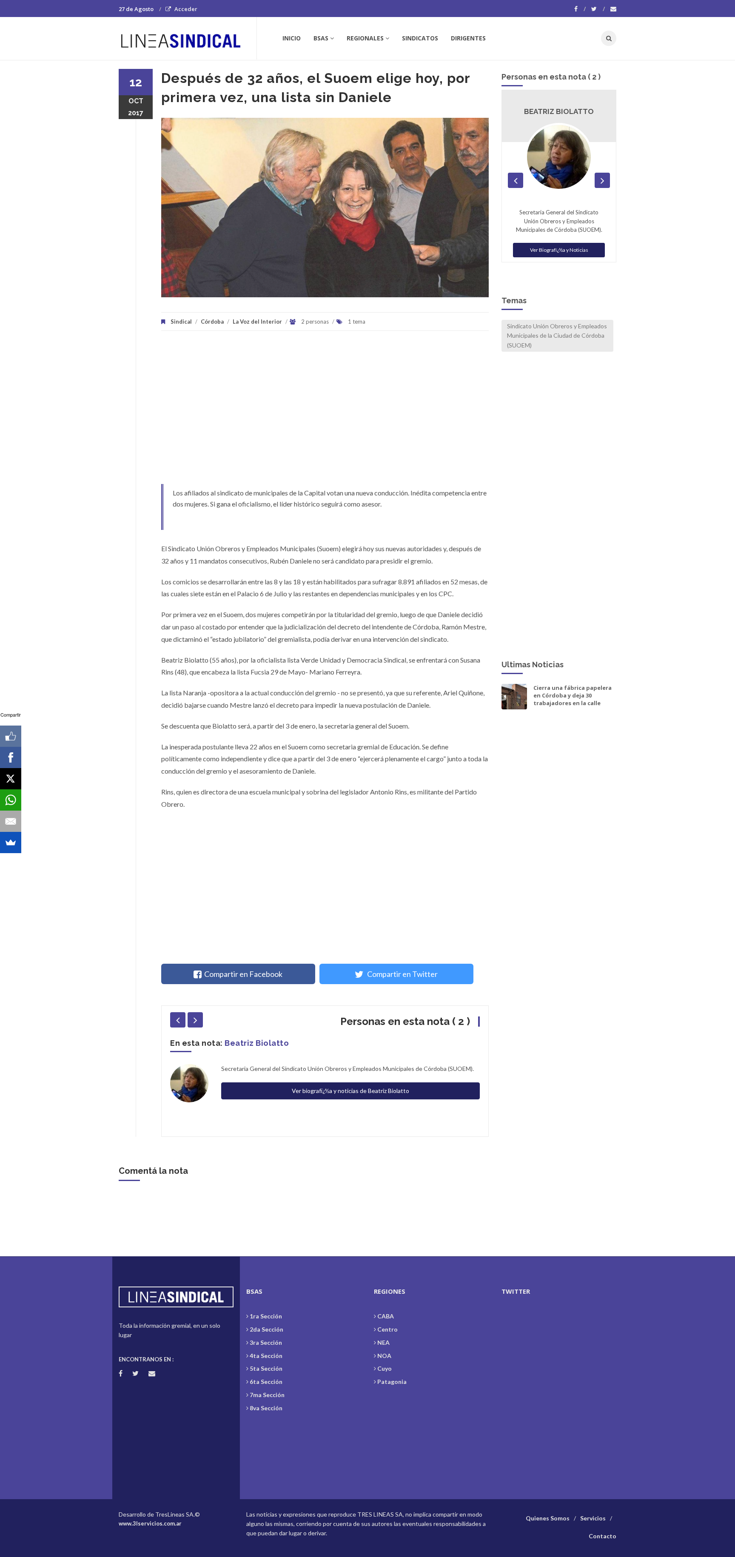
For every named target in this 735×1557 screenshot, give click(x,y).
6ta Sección (266, 1381)
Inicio (291, 38)
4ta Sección (266, 1355)
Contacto (602, 1536)
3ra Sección (266, 1342)
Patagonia (392, 1381)
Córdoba (212, 321)
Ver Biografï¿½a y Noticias (559, 250)
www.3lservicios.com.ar (150, 1523)
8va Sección (266, 1408)
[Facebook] (580, 9)
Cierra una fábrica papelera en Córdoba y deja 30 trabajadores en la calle (572, 695)
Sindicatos (420, 38)
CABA (385, 1316)
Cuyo (384, 1368)
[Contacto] (613, 9)
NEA (383, 1342)
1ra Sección (266, 1316)
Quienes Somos (548, 1518)
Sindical (181, 321)
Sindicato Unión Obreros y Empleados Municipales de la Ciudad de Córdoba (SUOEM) (557, 335)
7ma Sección (267, 1394)
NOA (384, 1355)
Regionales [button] (365, 38)
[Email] (10, 821)
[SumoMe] (10, 842)
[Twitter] (598, 9)
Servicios (593, 1518)
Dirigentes (468, 38)
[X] (10, 778)
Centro (387, 1329)
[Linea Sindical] (187, 38)
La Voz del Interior (257, 321)
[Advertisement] (325, 411)
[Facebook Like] (10, 736)
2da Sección (266, 1329)
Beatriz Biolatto (257, 1043)
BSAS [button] (320, 38)
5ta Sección (266, 1368)
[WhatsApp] (10, 800)
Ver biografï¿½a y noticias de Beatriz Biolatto (350, 1090)
